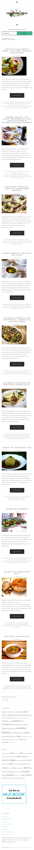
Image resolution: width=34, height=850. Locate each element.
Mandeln (5, 768)
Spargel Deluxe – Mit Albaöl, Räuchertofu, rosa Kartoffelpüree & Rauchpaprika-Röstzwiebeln (17, 119)
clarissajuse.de (5, 816)
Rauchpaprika (13, 176)
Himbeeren (6, 760)
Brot (24, 558)
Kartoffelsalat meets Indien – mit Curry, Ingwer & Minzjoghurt (17, 51)
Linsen (18, 308)
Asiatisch (11, 558)
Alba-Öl (14, 174)
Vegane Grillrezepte (17, 509)
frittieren (14, 171)
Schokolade (25, 771)
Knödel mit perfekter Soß (17, 447)
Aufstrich (14, 239)
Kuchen (9, 728)
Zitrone (29, 176)
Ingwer (18, 106)
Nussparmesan (20, 768)
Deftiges (11, 304)
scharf (19, 771)
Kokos (14, 562)
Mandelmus (26, 174)
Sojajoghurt (19, 107)
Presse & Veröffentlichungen (8, 832)
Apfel (12, 753)
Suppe (29, 305)
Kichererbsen (5, 764)
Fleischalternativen (15, 436)
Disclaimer (4, 821)
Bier (15, 753)
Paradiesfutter (17, 13)
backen (22, 370)
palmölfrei (15, 173)
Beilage (10, 102)
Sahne (16, 771)
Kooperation (5, 826)
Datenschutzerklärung (7, 819)
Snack (22, 733)
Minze (14, 107)
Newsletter (4, 829)
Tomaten (25, 107)
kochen (28, 103)
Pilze (31, 768)
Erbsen (14, 106)
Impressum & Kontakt (7, 824)
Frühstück (26, 239)
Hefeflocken (18, 373)
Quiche (30, 373)
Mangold (14, 244)
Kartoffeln (29, 106)
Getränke (10, 721)
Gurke (22, 436)
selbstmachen (17, 498)
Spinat (21, 308)
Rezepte (20, 173)
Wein (16, 778)
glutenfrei (6, 103)
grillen (12, 103)
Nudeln (14, 768)
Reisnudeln (20, 562)
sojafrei (29, 241)
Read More (17, 95)
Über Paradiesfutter (6, 834)
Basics (11, 496)
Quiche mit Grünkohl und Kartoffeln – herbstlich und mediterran (17, 319)
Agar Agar (4, 753)
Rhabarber (4, 771)
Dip (13, 102)
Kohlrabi (17, 438)
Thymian (24, 176)
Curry (10, 106)
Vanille (4, 778)
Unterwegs (29, 736)
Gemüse (29, 561)
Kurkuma (13, 308)
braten (23, 433)
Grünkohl (11, 373)
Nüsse (26, 767)
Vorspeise (17, 739)
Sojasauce (17, 775)
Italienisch (25, 724)
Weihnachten (23, 739)
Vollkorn (8, 778)
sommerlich (19, 559)
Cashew (17, 753)
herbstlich (8, 372)
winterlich (26, 372)
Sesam (4, 775)
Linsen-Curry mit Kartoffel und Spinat (17, 254)
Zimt (18, 778)
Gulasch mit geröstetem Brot (17, 573)
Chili (21, 753)
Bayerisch (13, 433)
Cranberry (25, 753)
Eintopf (16, 304)
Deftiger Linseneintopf (17, 636)
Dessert (29, 715)
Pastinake (19, 244)
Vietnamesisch (12, 739)
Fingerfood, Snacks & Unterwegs (23, 102)
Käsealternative (11, 438)
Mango (9, 768)
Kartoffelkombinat (19, 242)
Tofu (22, 775)
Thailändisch (24, 736)
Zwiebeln (21, 177)
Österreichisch (11, 742)
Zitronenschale (14, 177)
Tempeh (25, 562)
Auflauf (17, 370)
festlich (3, 756)
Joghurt (23, 106)
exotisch (30, 753)
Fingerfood (20, 239)
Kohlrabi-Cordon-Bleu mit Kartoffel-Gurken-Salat (17, 384)
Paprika (23, 625)
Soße (23, 498)
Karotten (11, 625)
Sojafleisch (28, 625)
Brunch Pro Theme (18, 847)
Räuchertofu (6, 176)
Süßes (18, 736)
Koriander (9, 107)
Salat (28, 435)
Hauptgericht (17, 103)
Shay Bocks (29, 847)
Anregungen (12, 561)
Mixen (14, 241)
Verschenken (5, 739)
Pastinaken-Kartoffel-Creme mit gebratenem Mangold (17, 188)
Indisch (24, 103)
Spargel (20, 176)
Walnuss (12, 778)
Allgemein (12, 370)
